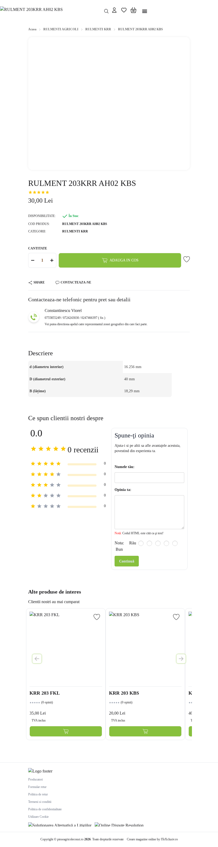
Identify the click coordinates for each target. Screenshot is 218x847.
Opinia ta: (123, 490)
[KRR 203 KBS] (145, 648)
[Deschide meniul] (144, 11)
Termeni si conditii (39, 802)
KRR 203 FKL (45, 693)
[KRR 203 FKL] (66, 648)
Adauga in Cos (124, 260)
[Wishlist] (97, 617)
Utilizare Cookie (38, 817)
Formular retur (37, 787)
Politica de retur (38, 794)
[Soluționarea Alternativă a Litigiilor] (59, 824)
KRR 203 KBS (124, 693)
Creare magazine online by (152, 839)
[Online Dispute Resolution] (119, 824)
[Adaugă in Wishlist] (186, 259)
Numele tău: (125, 467)
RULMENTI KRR (75, 231)
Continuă (126, 561)
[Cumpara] (66, 731)
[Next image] (181, 658)
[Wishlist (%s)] (124, 11)
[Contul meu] (114, 11)
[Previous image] (36, 658)
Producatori (35, 779)
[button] (133, 11)
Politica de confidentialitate (45, 809)
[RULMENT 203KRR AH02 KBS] (50, 11)
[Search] (106, 11)
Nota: (119, 543)
